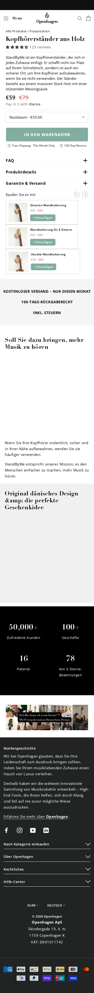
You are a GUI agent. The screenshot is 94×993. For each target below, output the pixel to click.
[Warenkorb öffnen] (88, 18)
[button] (17, 47)
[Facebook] (6, 830)
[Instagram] (19, 830)
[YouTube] (33, 830)
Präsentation (40, 31)
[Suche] (80, 18)
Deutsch (54, 905)
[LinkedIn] (46, 830)
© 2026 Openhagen (47, 916)
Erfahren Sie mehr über (36, 816)
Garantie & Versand (26, 183)
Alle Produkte (16, 31)
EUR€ (31, 905)
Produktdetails (21, 172)
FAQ (10, 160)
